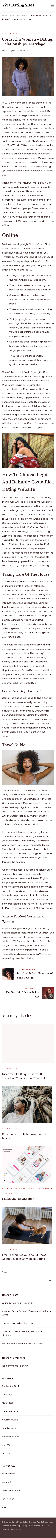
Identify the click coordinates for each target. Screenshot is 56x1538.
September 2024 (10, 1386)
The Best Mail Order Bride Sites (17, 1323)
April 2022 (7, 1445)
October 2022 (9, 1428)
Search (6, 1272)
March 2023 (7, 1403)
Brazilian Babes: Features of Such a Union (22, 1344)
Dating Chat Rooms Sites (18, 1199)
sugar (8, 1193)
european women (11, 1490)
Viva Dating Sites (18, 5)
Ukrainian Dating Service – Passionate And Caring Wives (27, 1313)
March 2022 (7, 1453)
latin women (9, 33)
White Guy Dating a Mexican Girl (18, 1303)
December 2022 (10, 1411)
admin (4, 50)
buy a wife (27, 1189)
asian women (10, 1189)
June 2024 (7, 1395)
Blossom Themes (41, 1526)
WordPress (18, 1530)
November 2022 (10, 1420)
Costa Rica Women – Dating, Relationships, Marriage (23, 1333)
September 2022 (10, 1437)
